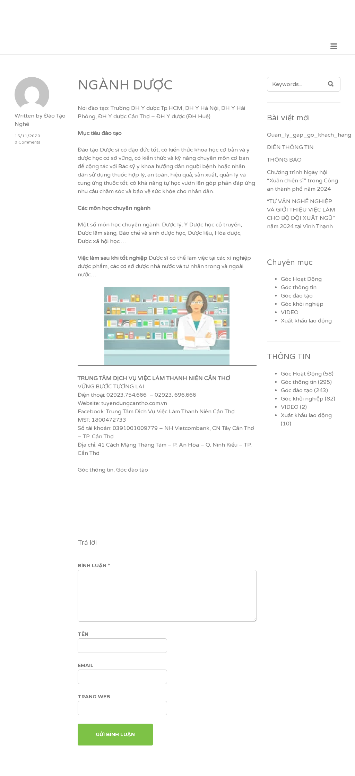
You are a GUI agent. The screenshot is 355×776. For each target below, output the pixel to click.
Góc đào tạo (132, 469)
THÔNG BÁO (284, 159)
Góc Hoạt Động (301, 279)
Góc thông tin (95, 469)
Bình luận (94, 565)
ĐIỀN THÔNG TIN (290, 147)
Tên (83, 634)
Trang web (94, 696)
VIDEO (289, 312)
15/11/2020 (27, 135)
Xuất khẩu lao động (306, 320)
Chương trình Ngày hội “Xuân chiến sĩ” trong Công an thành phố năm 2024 (302, 180)
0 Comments (27, 142)
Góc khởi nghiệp (302, 304)
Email (86, 665)
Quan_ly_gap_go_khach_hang (309, 134)
